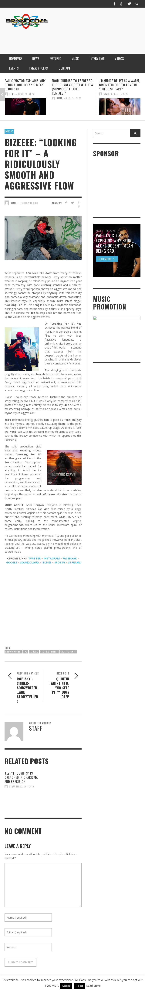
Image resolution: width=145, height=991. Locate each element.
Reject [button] (79, 985)
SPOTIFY (59, 562)
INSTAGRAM (52, 558)
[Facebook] (114, 4)
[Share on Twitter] (72, 202)
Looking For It (68, 651)
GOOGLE (11, 562)
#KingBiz (34, 651)
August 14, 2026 (72, 94)
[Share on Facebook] (65, 202)
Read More (93, 985)
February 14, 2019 (29, 203)
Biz (47, 651)
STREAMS (74, 562)
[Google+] (121, 4)
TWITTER (34, 558)
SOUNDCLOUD (29, 562)
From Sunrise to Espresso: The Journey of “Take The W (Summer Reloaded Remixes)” (25, 87)
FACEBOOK (70, 558)
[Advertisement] (71, 38)
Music (9, 131)
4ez (42, 651)
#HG (26, 651)
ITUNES (46, 562)
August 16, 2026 (25, 98)
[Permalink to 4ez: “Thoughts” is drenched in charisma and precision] (22, 799)
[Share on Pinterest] (79, 207)
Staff (12, 98)
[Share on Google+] (79, 202)
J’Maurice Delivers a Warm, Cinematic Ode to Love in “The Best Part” (72, 84)
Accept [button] (66, 985)
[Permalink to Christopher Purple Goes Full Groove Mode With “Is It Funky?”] (119, 106)
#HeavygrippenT (13, 651)
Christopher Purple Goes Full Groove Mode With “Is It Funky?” (119, 84)
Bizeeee (55, 651)
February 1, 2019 (25, 786)
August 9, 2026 (119, 94)
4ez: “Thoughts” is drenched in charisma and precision (21, 777)
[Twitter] (129, 4)
